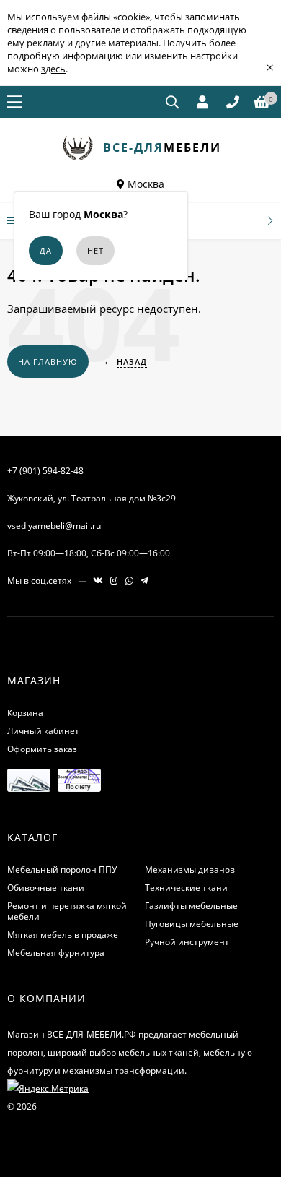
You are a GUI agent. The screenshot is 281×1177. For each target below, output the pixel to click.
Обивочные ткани (45, 887)
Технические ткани (186, 887)
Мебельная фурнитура (55, 953)
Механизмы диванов (190, 869)
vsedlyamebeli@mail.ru (54, 525)
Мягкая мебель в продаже (62, 934)
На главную (48, 361)
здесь (53, 68)
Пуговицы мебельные (191, 924)
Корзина (25, 713)
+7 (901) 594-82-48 (45, 471)
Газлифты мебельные (191, 906)
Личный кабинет (43, 731)
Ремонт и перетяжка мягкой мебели (67, 911)
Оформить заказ (42, 749)
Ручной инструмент (187, 942)
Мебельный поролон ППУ (62, 869)
